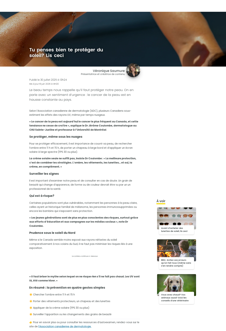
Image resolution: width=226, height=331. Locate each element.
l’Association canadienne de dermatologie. (64, 326)
